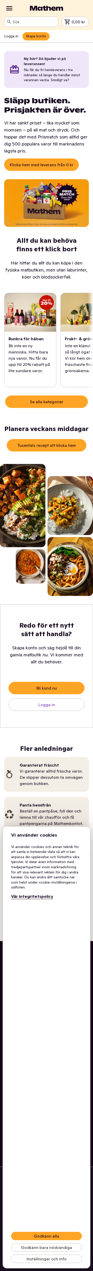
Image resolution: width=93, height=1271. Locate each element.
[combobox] (34, 22)
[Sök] (9, 21)
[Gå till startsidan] (46, 8)
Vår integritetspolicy (32, 896)
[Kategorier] (9, 8)
